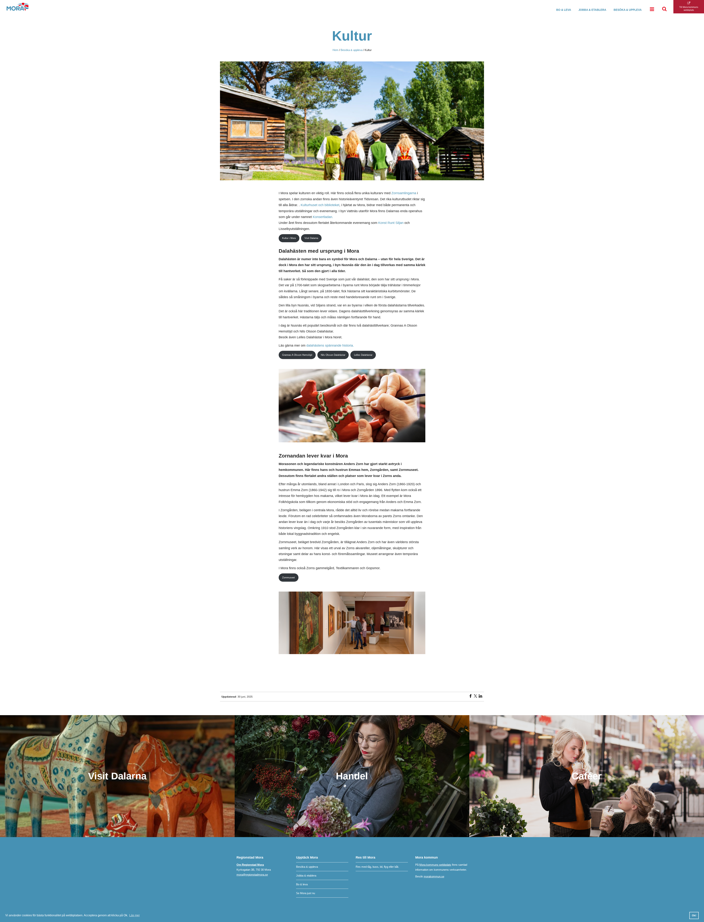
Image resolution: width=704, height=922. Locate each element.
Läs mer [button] (134, 915)
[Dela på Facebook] (470, 697)
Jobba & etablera (592, 9)
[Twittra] (475, 697)
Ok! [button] (694, 915)
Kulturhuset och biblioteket (320, 205)
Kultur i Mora (289, 238)
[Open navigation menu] (652, 10)
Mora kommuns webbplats (435, 864)
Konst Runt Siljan (391, 223)
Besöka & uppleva (628, 9)
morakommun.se (434, 876)
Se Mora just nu (305, 893)
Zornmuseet (288, 577)
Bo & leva (563, 9)
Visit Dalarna (311, 238)
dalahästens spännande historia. (330, 345)
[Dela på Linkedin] (480, 697)
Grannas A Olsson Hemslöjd (297, 355)
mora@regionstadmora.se (252, 874)
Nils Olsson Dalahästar (333, 355)
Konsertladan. (323, 217)
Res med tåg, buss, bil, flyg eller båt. (377, 866)
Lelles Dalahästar (363, 355)
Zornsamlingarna (403, 193)
